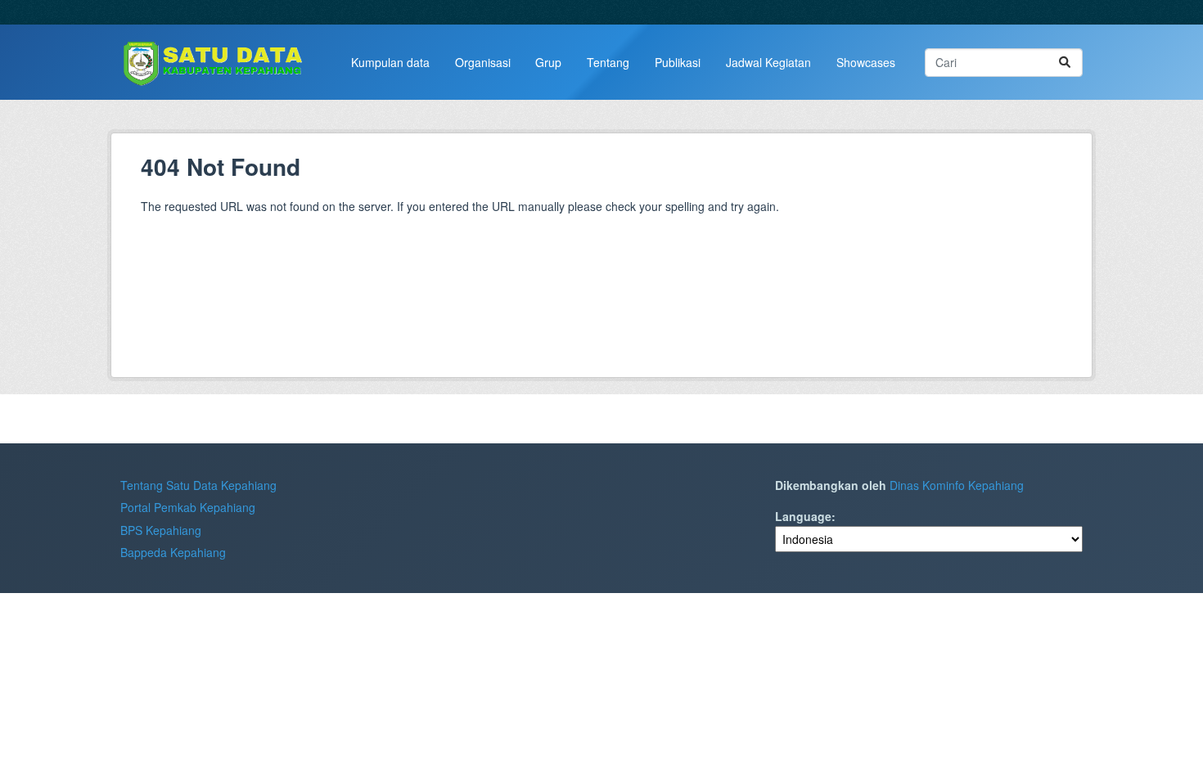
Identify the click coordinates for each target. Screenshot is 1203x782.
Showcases (865, 62)
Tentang (608, 62)
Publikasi (678, 62)
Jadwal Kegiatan (768, 62)
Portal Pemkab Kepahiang (187, 507)
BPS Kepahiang (160, 530)
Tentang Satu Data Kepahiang (198, 485)
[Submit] (1064, 62)
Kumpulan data (390, 62)
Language (803, 516)
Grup (548, 62)
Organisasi (483, 62)
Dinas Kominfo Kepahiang (957, 485)
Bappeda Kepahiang (173, 552)
